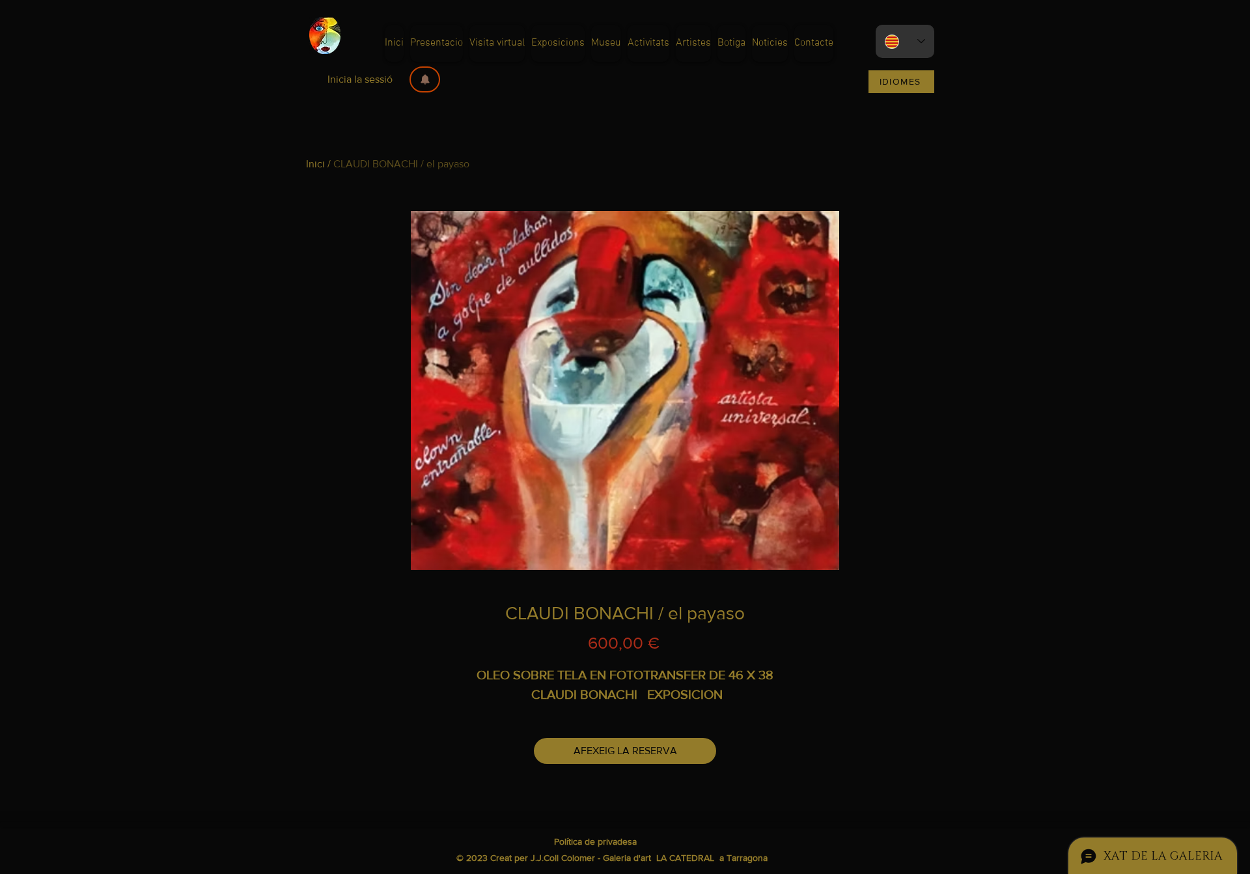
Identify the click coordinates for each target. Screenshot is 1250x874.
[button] (425, 79)
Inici (315, 163)
